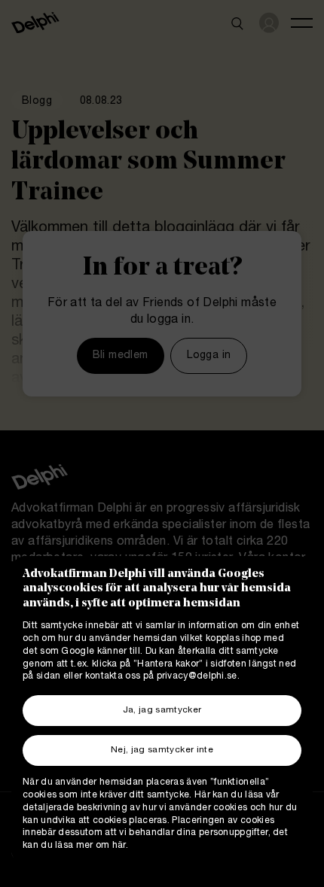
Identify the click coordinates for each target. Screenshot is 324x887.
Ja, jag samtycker (162, 710)
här (119, 846)
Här (202, 795)
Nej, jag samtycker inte (162, 750)
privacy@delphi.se (197, 677)
